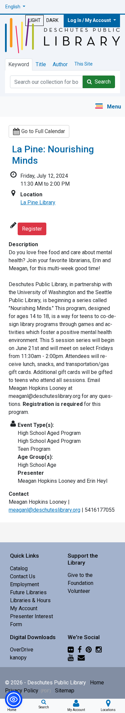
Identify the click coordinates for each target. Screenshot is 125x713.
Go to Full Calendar (43, 131)
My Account (23, 608)
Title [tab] (41, 64)
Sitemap (64, 690)
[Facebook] (80, 649)
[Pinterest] (89, 649)
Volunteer (79, 591)
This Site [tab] (83, 64)
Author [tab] (60, 64)
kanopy (18, 657)
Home (97, 682)
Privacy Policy (28, 690)
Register (32, 229)
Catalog (19, 568)
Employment (24, 584)
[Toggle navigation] (108, 106)
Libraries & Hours (30, 600)
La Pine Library (37, 202)
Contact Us (22, 576)
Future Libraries (28, 592)
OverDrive (21, 649)
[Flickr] (71, 649)
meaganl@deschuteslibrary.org (44, 510)
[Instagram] (99, 649)
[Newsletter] (81, 657)
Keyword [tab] (18, 64)
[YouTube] (71, 657)
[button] (15, 7)
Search (101, 82)
